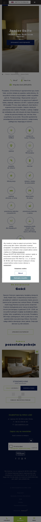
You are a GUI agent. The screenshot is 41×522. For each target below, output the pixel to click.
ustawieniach (7, 265)
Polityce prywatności (18, 252)
